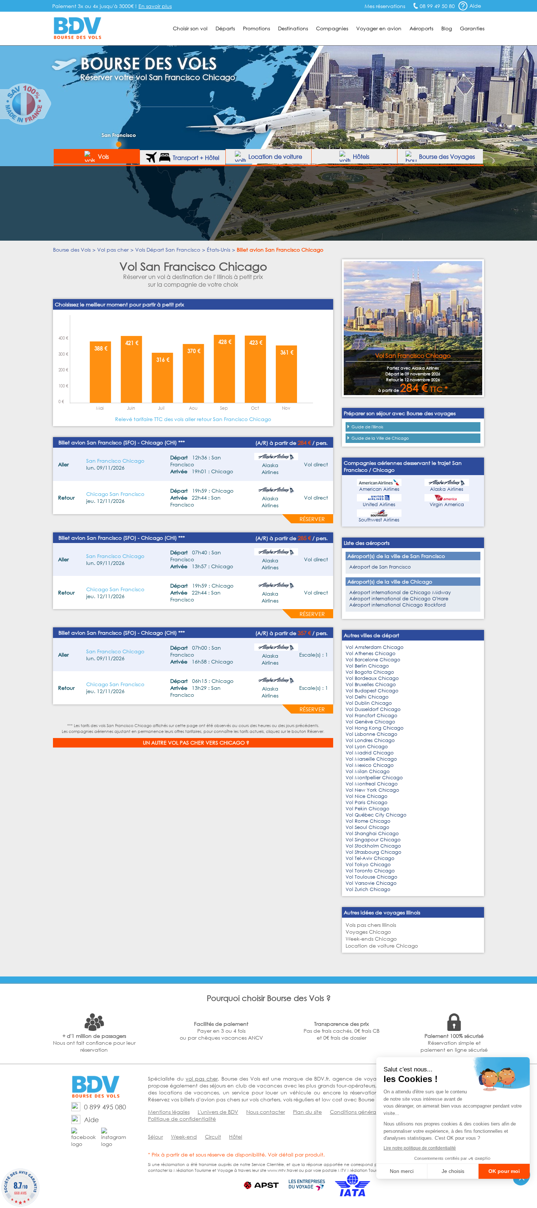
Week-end (184, 1136)
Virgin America (447, 504)
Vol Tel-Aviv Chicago (370, 858)
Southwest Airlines (379, 520)
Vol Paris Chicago (367, 802)
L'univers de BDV (218, 1111)
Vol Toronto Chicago (370, 871)
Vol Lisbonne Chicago (371, 734)
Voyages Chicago (368, 931)
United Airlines (379, 504)
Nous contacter (265, 1111)
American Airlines (379, 489)
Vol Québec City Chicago (376, 815)
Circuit (213, 1136)
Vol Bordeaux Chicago (372, 678)
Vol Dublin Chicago (369, 703)
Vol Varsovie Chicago (371, 883)
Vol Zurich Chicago (368, 889)
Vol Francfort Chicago (371, 715)
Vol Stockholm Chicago (373, 846)
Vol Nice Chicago (367, 796)
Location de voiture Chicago (382, 945)
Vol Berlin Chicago (367, 666)
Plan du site (307, 1111)
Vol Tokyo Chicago (368, 864)
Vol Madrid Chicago (370, 753)
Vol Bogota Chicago (370, 672)
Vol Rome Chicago (368, 821)
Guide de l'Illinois (367, 427)
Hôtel (235, 1136)
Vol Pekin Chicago (367, 809)
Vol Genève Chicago (370, 722)
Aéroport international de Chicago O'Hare (398, 599)
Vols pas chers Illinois (371, 924)
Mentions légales (169, 1111)
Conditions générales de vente (368, 1111)
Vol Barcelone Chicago (373, 660)
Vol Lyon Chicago (367, 746)
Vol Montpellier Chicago (374, 778)
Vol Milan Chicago (368, 771)
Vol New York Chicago (372, 790)
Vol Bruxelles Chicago (371, 684)
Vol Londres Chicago (370, 740)
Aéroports (421, 28)
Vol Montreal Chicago (372, 784)
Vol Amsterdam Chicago (375, 647)
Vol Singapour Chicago (373, 840)
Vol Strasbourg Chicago (373, 852)
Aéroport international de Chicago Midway (400, 592)
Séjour (155, 1136)
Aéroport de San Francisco (380, 567)
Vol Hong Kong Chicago (375, 728)
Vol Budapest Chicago (372, 691)
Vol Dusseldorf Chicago (373, 709)
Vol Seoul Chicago (367, 827)
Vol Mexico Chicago (370, 765)
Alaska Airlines (446, 489)
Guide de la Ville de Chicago (380, 438)
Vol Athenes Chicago (371, 653)
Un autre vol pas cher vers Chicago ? (196, 742)
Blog (446, 28)
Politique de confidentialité (182, 1118)
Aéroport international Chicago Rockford (397, 605)
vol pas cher (201, 1078)
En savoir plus (155, 6)
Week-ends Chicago (371, 938)
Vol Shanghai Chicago (372, 833)
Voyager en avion (378, 28)
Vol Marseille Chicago (371, 759)
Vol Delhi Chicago (367, 697)
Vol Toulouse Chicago (371, 877)
